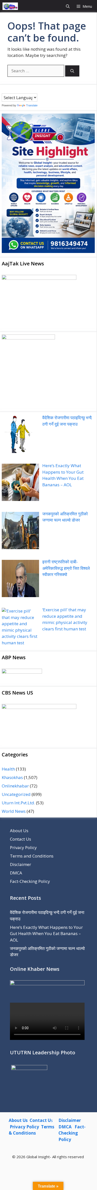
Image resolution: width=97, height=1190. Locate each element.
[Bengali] (4, 90)
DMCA (16, 873)
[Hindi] (19, 90)
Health (8, 769)
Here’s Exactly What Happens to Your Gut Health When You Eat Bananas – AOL (46, 933)
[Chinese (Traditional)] (9, 90)
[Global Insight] (10, 6)
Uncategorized (16, 794)
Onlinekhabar (15, 786)
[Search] (72, 71)
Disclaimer (20, 864)
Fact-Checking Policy (30, 881)
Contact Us (20, 839)
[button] (67, 6)
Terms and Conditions (31, 856)
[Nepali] (24, 90)
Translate (32, 105)
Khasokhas (12, 777)
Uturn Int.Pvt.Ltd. (18, 803)
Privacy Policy (23, 847)
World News (14, 811)
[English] (14, 90)
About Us (19, 830)
